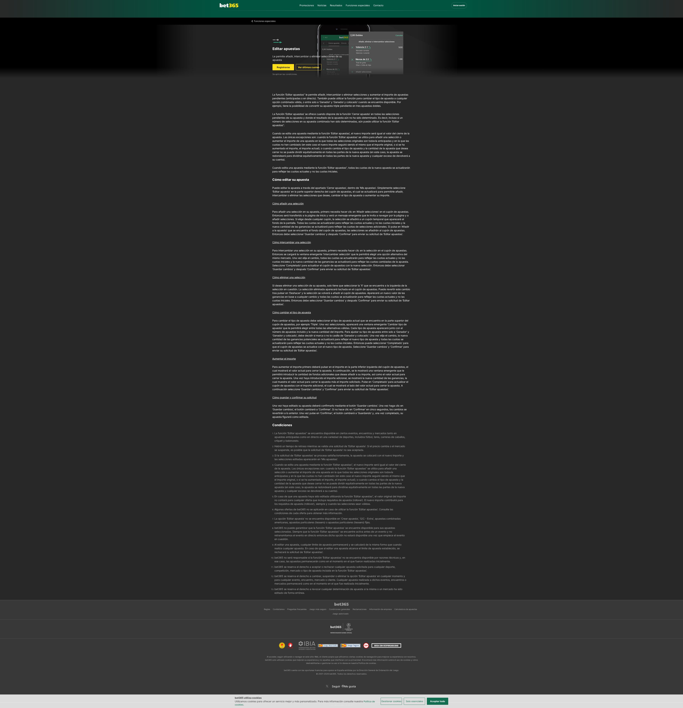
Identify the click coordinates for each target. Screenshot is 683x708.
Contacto (378, 5)
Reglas (267, 609)
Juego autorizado (340, 613)
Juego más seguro (318, 609)
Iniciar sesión (459, 5)
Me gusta (350, 686)
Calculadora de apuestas (405, 609)
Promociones (307, 5)
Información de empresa (380, 609)
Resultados (336, 5)
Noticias (321, 5)
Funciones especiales (358, 5)
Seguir (337, 686)
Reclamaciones (360, 609)
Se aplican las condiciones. (284, 74)
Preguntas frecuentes (297, 609)
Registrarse (283, 67)
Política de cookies (367, 663)
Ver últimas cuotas (308, 67)
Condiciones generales (340, 609)
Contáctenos (279, 609)
